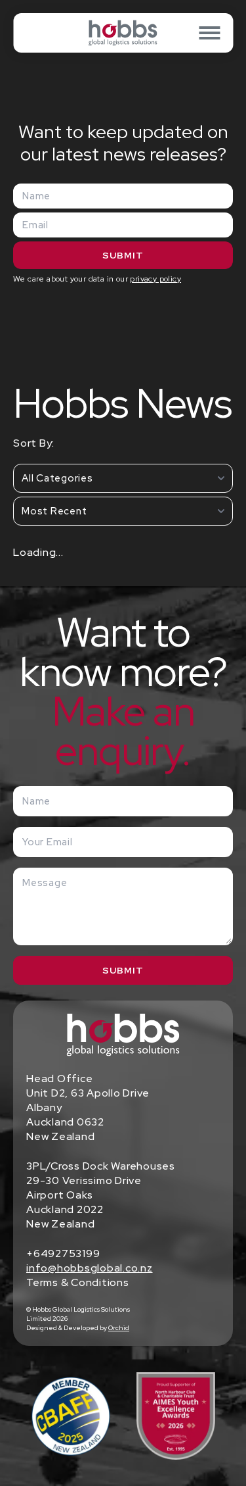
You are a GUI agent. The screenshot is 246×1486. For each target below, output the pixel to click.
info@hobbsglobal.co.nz (89, 1268)
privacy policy (155, 279)
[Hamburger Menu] (209, 33)
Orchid (118, 1328)
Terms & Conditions (77, 1282)
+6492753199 (63, 1253)
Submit (123, 255)
